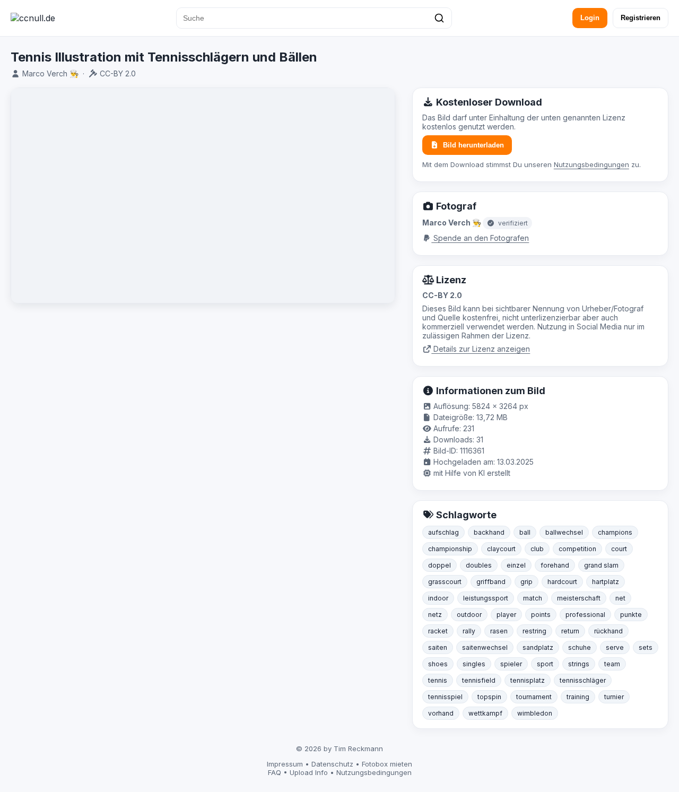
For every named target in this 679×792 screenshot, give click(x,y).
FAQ (274, 772)
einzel (516, 565)
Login (589, 18)
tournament (534, 697)
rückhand (608, 631)
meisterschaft (578, 598)
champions (615, 532)
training (578, 697)
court (619, 549)
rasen (499, 631)
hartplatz (605, 582)
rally (469, 631)
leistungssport (485, 598)
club (537, 549)
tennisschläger (583, 680)
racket (438, 631)
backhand (489, 532)
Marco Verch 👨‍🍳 (50, 73)
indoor (438, 598)
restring (534, 631)
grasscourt (445, 582)
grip (526, 582)
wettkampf (485, 713)
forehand (555, 565)
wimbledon (534, 713)
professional (585, 615)
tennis (437, 680)
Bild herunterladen (473, 145)
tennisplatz (527, 680)
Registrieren (640, 18)
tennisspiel (445, 697)
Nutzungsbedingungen (591, 164)
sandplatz (538, 647)
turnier (614, 697)
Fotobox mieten (387, 764)
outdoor (469, 615)
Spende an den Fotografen (480, 237)
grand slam (601, 565)
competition (577, 549)
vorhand (441, 713)
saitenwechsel (485, 647)
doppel (439, 565)
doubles (479, 565)
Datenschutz (332, 764)
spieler (511, 664)
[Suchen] (439, 18)
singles (474, 664)
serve (615, 647)
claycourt (501, 549)
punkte (631, 615)
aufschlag (443, 532)
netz (435, 615)
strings (578, 664)
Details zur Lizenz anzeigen (480, 348)
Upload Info (309, 772)
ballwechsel (564, 532)
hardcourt (562, 582)
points (541, 615)
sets (645, 647)
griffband (491, 582)
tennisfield (478, 680)
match (532, 598)
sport (545, 664)
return (570, 631)
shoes (438, 664)
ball (524, 532)
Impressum (285, 764)
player (506, 615)
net (620, 598)
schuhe (579, 647)
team (612, 664)
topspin (489, 697)
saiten (437, 647)
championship (450, 549)
